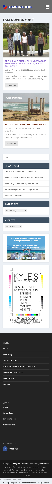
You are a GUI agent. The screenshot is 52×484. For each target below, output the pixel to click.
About (5, 348)
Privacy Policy (8, 378)
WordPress (44, 463)
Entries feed (8, 413)
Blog (40, 482)
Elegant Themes (20, 463)
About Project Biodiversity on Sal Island (21, 183)
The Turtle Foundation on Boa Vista (20, 171)
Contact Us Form (10, 360)
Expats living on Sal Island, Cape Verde (21, 189)
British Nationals (34, 70)
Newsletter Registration (13, 372)
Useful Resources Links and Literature (19, 366)
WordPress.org (9, 425)
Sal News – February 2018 (15, 195)
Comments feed (9, 419)
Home (46, 482)
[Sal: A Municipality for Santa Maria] (26, 107)
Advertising (7, 354)
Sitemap (6, 384)
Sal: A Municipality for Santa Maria (25, 124)
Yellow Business (29, 482)
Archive (31, 128)
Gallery (6, 482)
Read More (11, 85)
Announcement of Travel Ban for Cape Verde (24, 177)
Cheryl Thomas (12, 70)
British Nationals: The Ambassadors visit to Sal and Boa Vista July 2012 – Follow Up (25, 64)
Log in (5, 407)
